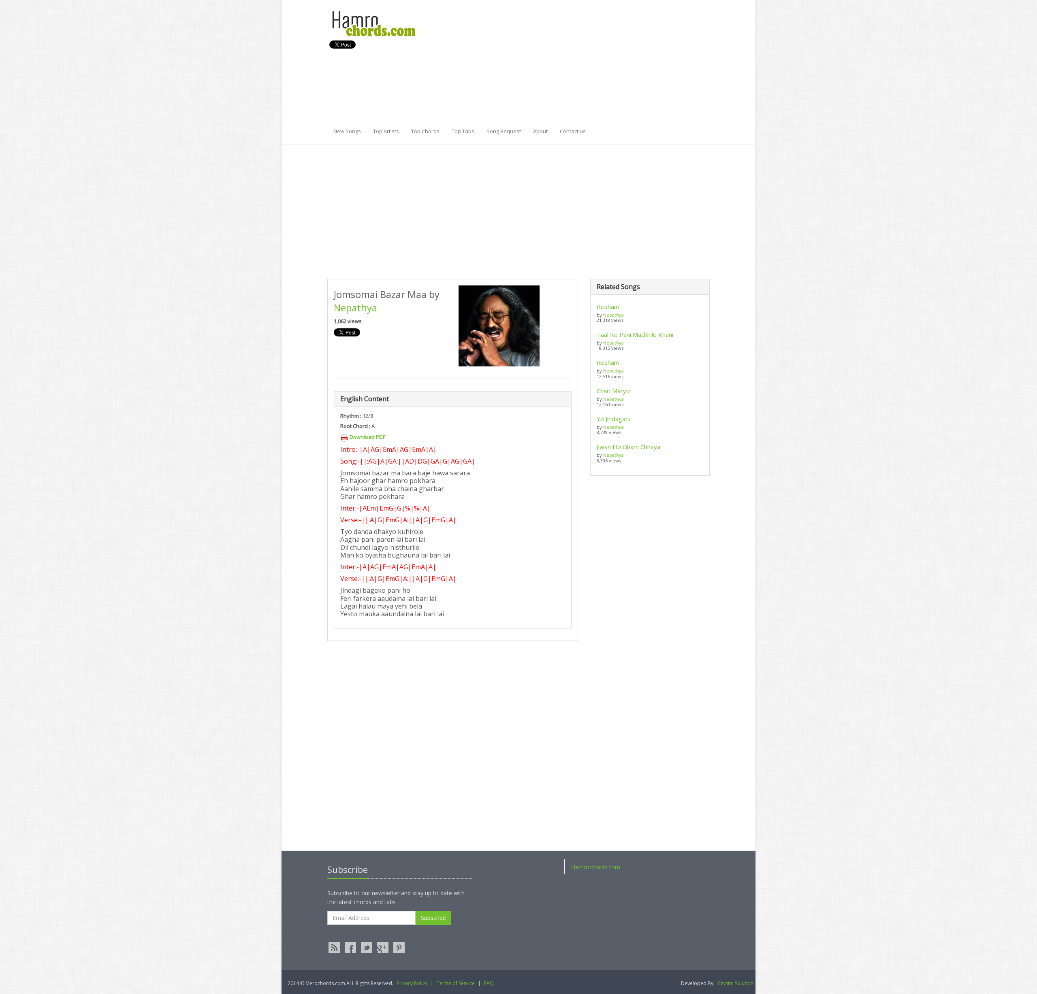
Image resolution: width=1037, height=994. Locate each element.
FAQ (489, 983)
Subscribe (433, 918)
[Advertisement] (593, 66)
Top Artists (386, 131)
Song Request (503, 131)
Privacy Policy (412, 983)
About (540, 131)
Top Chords (425, 131)
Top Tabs (463, 131)
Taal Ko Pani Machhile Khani (635, 334)
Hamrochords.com (595, 867)
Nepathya (355, 307)
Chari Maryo (613, 391)
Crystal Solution (735, 983)
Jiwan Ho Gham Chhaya (628, 447)
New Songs (347, 131)
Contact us (573, 131)
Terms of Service (456, 983)
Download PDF (367, 437)
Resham (608, 306)
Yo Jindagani (613, 419)
